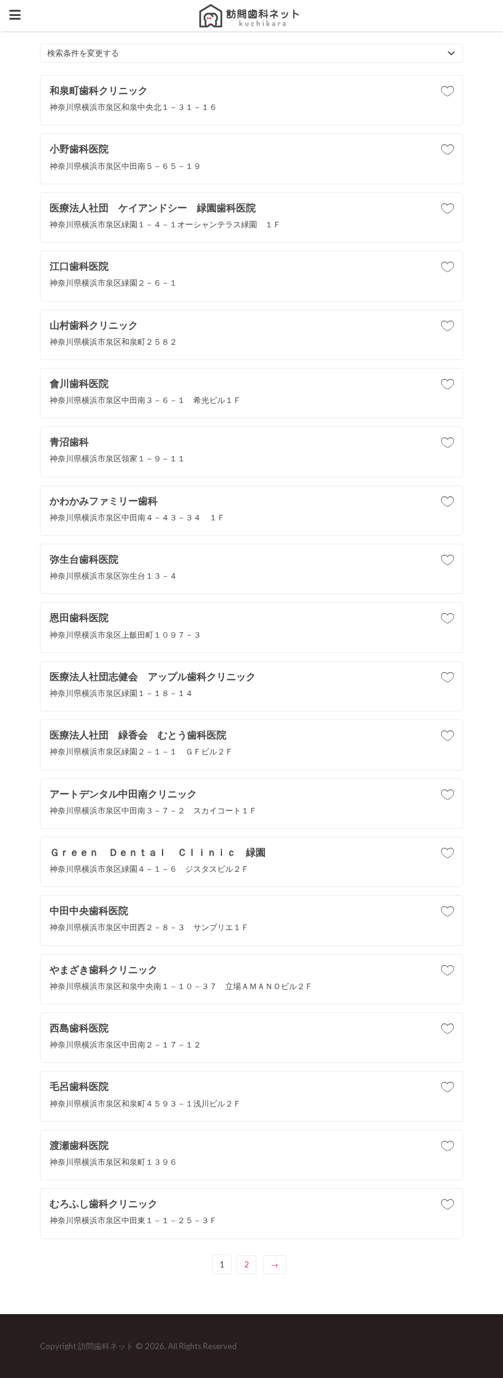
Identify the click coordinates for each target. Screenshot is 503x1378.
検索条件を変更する (83, 53)
